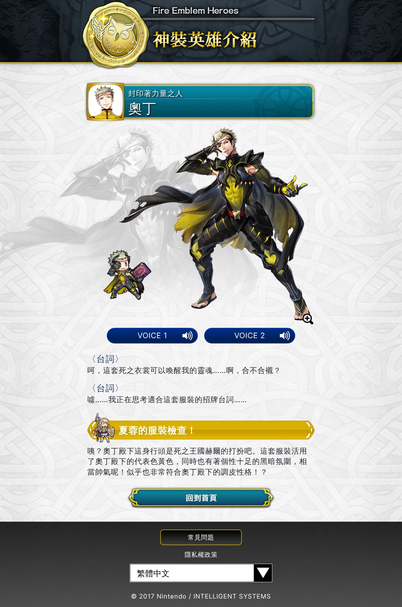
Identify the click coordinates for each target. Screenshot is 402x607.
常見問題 (201, 537)
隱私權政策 (201, 554)
